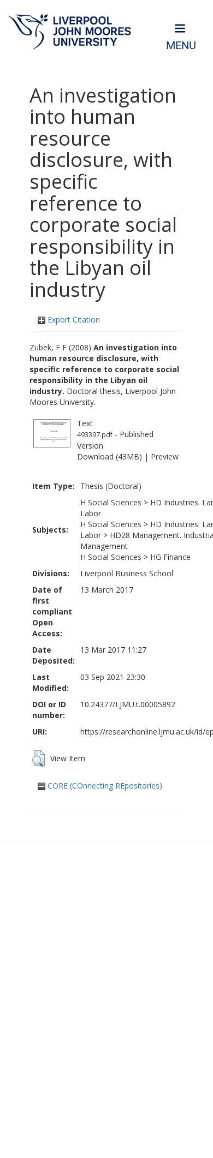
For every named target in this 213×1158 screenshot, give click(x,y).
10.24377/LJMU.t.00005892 (127, 704)
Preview (165, 456)
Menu (181, 45)
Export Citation (72, 319)
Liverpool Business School (126, 573)
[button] (38, 758)
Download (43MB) (109, 456)
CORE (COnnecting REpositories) (103, 785)
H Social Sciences (110, 502)
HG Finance (170, 557)
